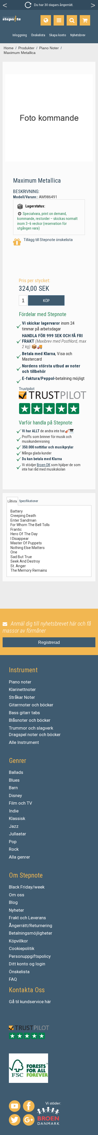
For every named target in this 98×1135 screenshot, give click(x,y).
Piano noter (20, 681)
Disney (15, 795)
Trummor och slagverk (31, 728)
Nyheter (16, 910)
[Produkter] (59, 20)
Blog (13, 902)
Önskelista (19, 971)
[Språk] (46, 20)
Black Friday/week (26, 887)
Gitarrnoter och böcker (31, 704)
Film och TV (20, 803)
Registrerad (49, 642)
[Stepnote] (12, 19)
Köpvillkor (18, 940)
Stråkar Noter (22, 697)
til (17, 1001)
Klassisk (17, 818)
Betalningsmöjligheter (30, 933)
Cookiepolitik (21, 948)
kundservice (32, 1001)
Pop (12, 841)
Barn (13, 787)
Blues (14, 780)
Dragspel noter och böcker (35, 734)
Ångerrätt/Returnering (30, 925)
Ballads (16, 772)
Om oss (16, 894)
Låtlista (12, 501)
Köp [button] (46, 300)
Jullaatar (17, 833)
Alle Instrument (24, 742)
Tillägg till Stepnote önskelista (48, 240)
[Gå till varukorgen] (85, 20)
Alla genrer (19, 857)
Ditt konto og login (27, 963)
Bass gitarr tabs (24, 712)
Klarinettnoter (22, 689)
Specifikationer (28, 501)
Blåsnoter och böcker (29, 720)
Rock (14, 849)
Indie (14, 810)
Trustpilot (26, 389)
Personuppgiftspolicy (30, 956)
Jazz (14, 826)
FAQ (13, 979)
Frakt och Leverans (27, 917)
